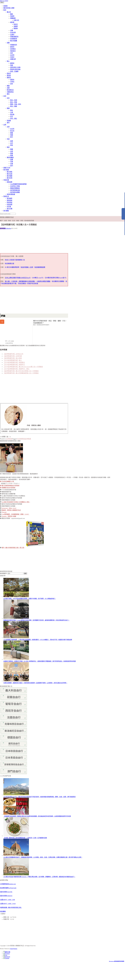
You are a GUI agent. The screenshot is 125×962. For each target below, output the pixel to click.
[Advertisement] (34, 241)
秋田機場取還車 (40, 267)
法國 (8, 87)
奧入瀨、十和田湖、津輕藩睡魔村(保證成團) (20, 281)
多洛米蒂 (13, 32)
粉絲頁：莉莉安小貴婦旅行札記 (11, 510)
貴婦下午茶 (6, 167)
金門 (11, 165)
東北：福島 (13, 106)
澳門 (8, 122)
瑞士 (8, 61)
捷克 (8, 94)
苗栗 (11, 141)
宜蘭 (11, 159)
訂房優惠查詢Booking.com (8, 884)
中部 (8, 139)
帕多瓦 (16, 24)
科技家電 (9, 204)
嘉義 (11, 149)
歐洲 (4, 10)
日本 (8, 98)
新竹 (11, 137)
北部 (8, 126)
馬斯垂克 (13, 51)
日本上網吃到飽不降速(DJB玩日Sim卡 (18, 278)
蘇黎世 (12, 63)
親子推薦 (6, 169)
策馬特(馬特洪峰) (15, 69)
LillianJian (8, 228)
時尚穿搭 (9, 202)
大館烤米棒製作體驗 (43, 281)
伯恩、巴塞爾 (14, 71)
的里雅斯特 (13, 38)
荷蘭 (8, 42)
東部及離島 (10, 157)
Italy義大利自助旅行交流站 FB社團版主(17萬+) (16, 502)
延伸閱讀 (2, 228)
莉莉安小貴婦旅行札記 (7, 217)
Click (123, 214)
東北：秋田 (13, 100)
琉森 (11, 65)
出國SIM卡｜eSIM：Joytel (8, 903)
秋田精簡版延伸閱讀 (24, 439)
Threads (4, 512)
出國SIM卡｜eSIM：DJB (7, 899)
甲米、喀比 (13, 118)
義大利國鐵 (13, 40)
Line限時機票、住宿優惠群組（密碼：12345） (16, 514)
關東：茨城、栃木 (15, 104)
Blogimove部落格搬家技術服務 (116, 961)
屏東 (11, 155)
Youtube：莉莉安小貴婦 (9, 516)
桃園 (11, 135)
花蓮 (11, 161)
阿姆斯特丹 (13, 44)
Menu (2, 2)
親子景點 (9, 171)
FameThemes (13, 948)
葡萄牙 (9, 77)
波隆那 (16, 26)
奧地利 (9, 75)
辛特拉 (12, 81)
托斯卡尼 (16, 20)
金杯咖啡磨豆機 (15, 190)
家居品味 (9, 200)
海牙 (11, 53)
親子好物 (9, 178)
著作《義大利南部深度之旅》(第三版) (13, 547)
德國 (8, 85)
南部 (8, 147)
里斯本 (12, 79)
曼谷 (11, 110)
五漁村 (12, 34)
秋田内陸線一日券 (27, 267)
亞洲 (4, 96)
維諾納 (16, 28)
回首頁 (5, 6)
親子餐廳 (9, 176)
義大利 (9, 12)
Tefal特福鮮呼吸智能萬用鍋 (18, 184)
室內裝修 (9, 198)
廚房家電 (9, 182)
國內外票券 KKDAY (6, 895)
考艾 (11, 116)
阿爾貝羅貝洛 (14, 36)
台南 (11, 151)
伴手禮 (9, 206)
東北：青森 (13, 102)
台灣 (4, 124)
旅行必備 (9, 208)
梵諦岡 (12, 16)
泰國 (8, 108)
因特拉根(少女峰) (15, 67)
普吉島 (12, 114)
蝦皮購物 (3, 911)
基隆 (11, 133)
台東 (11, 163)
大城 (11, 112)
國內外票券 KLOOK (6, 892)
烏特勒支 (13, 49)
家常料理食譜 (11, 194)
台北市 (12, 128)
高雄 (11, 153)
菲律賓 (9, 120)
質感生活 (6, 196)
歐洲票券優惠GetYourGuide (8, 888)
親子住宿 (9, 174)
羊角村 (12, 57)
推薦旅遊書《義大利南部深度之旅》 (11, 907)
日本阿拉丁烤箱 (15, 186)
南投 (11, 145)
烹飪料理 (6, 180)
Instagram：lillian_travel (9, 508)
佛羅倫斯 (13, 18)
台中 (11, 143)
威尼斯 (12, 22)
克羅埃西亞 (10, 92)
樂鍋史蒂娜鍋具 (15, 188)
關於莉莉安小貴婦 (8, 8)
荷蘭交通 (13, 59)
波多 (11, 83)
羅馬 (11, 14)
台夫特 (12, 55)
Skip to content (4, 0)
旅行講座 (6, 210)
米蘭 (11, 30)
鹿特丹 (12, 47)
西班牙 (9, 73)
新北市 (12, 131)
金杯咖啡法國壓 (15, 192)
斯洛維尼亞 (10, 90)
